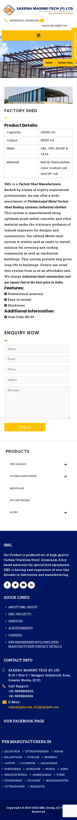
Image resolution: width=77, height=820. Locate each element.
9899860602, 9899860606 (24, 20)
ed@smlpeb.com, (20, 707)
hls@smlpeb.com (46, 707)
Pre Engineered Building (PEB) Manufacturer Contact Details (35, 644)
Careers (15, 635)
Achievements (20, 628)
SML (7, 184)
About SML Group (22, 607)
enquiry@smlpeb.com (54, 25)
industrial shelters (52, 207)
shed (40, 276)
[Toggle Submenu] (65, 464)
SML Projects (19, 614)
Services (15, 621)
